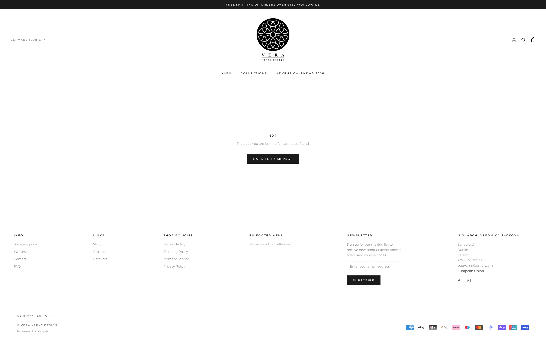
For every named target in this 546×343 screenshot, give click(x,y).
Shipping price (25, 244)
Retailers (100, 259)
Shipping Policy (175, 252)
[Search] (523, 40)
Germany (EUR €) (27, 39)
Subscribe (363, 280)
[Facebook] (459, 280)
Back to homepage (273, 159)
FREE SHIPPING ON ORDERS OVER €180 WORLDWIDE (273, 4)
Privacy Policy (174, 266)
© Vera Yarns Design (37, 325)
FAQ (17, 266)
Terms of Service (176, 259)
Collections (254, 73)
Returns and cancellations (269, 244)
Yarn (227, 73)
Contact (20, 259)
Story (97, 244)
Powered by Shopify (33, 331)
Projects (99, 252)
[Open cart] (533, 39)
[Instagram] (469, 280)
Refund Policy (174, 244)
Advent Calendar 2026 (300, 73)
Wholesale (22, 252)
